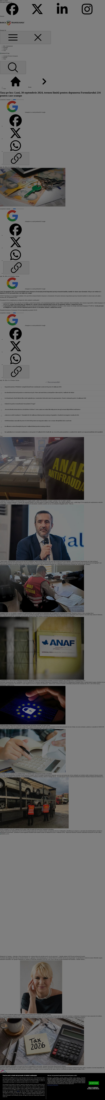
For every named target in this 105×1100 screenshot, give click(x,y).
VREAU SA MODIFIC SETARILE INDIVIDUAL (93, 1088)
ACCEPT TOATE (94, 1083)
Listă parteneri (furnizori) (52, 1085)
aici (18, 1091)
